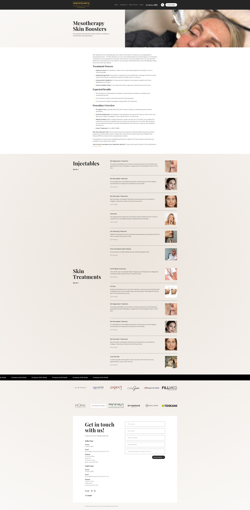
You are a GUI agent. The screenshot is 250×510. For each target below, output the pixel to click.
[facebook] (91, 491)
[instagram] (94, 491)
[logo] (81, 4)
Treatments (123, 4)
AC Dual (112, 286)
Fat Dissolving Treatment (118, 231)
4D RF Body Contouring (118, 269)
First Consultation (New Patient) (120, 249)
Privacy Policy (114, 506)
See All (75, 169)
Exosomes (113, 214)
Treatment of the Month (17, 377)
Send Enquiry (157, 457)
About (116, 4)
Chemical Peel (114, 356)
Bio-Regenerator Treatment (119, 161)
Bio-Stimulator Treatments (119, 196)
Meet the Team (133, 4)
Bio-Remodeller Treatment (119, 178)
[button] (162, 4)
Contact (141, 4)
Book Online (171, 5)
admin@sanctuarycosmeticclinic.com (97, 451)
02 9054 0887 (152, 5)
